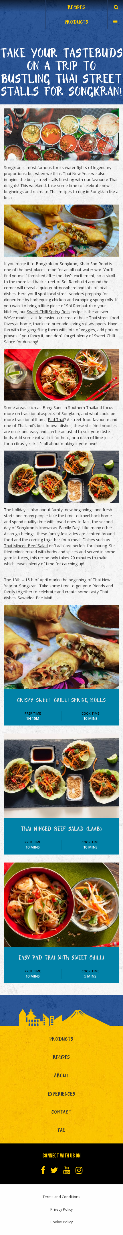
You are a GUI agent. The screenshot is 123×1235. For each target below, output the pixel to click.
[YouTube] (66, 1170)
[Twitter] (54, 1170)
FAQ (61, 1131)
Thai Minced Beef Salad (26, 545)
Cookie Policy (61, 1222)
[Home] (23, 14)
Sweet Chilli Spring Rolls (48, 311)
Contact (61, 1113)
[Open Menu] (115, 21)
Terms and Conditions (61, 1196)
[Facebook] (43, 1170)
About (61, 1076)
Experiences (62, 1095)
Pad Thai (56, 419)
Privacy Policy (61, 1209)
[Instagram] (79, 1170)
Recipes (61, 1058)
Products (61, 1040)
